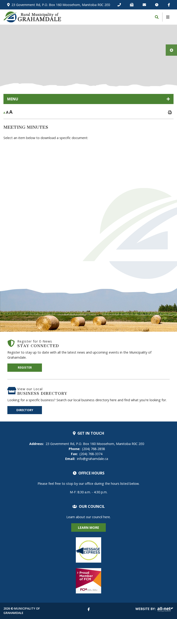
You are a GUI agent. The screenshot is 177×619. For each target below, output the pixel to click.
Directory (24, 410)
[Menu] (167, 17)
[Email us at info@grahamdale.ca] (145, 4)
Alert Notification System (88, 550)
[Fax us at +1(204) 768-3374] (132, 4)
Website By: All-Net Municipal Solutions (154, 609)
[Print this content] (170, 112)
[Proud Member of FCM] (88, 580)
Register (25, 367)
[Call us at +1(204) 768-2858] (120, 4)
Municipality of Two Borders (32, 17)
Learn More (88, 527)
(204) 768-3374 (86, 454)
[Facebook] (169, 4)
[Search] (156, 17)
